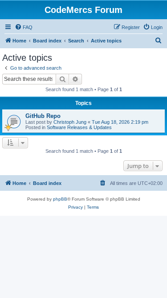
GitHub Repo (43, 116)
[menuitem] (24, 27)
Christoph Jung (69, 122)
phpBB (60, 199)
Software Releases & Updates (79, 127)
